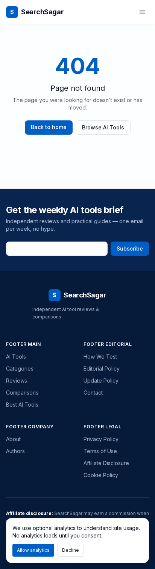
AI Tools (16, 356)
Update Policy (101, 380)
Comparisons (22, 392)
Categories (19, 368)
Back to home (49, 127)
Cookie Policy (101, 475)
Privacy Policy (101, 439)
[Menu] (142, 12)
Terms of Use (100, 451)
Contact (93, 392)
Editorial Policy (102, 368)
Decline (70, 550)
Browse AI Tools (103, 127)
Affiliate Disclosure (106, 463)
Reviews (16, 380)
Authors (15, 451)
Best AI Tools (22, 404)
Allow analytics (33, 550)
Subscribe (130, 248)
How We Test (100, 356)
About (13, 439)
